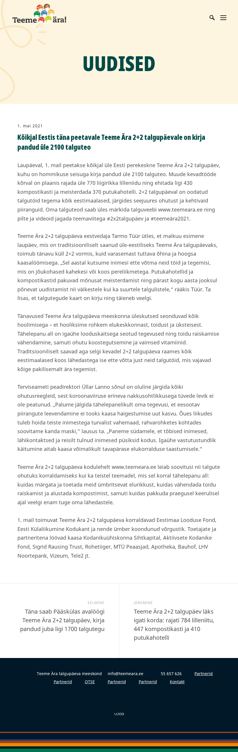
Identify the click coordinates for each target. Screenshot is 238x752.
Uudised (119, 63)
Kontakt (177, 681)
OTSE (90, 681)
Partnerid (203, 673)
